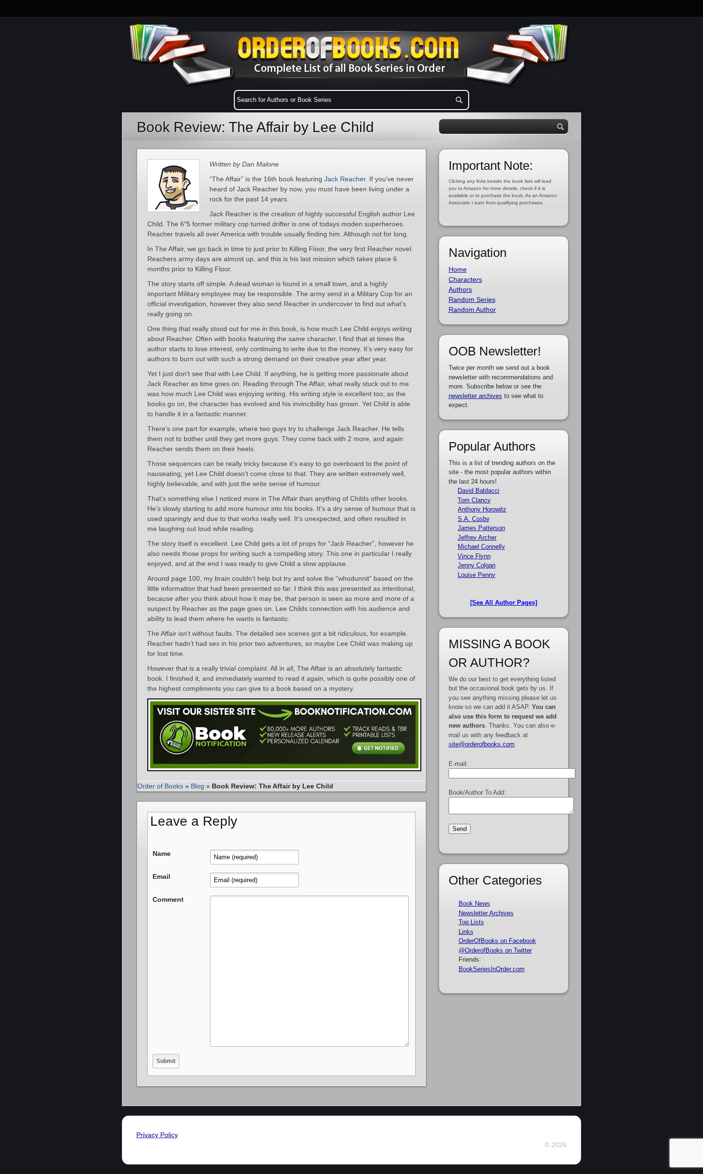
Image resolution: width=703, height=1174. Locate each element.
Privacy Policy (157, 1135)
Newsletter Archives (486, 913)
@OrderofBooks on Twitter (495, 950)
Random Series (472, 299)
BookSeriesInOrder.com (492, 969)
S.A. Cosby (474, 518)
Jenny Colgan (476, 565)
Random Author (472, 309)
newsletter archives (475, 395)
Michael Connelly (481, 546)
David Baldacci (478, 490)
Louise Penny (476, 574)
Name (162, 853)
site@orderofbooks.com (482, 744)
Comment (168, 899)
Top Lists (471, 922)
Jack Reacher (344, 179)
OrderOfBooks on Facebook (497, 940)
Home (458, 269)
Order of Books (160, 786)
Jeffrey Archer (477, 537)
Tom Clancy (474, 500)
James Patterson (481, 528)
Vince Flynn (474, 556)
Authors (460, 289)
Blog (197, 786)
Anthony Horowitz (482, 509)
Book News (474, 903)
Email (161, 876)
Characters (465, 279)
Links (466, 931)
